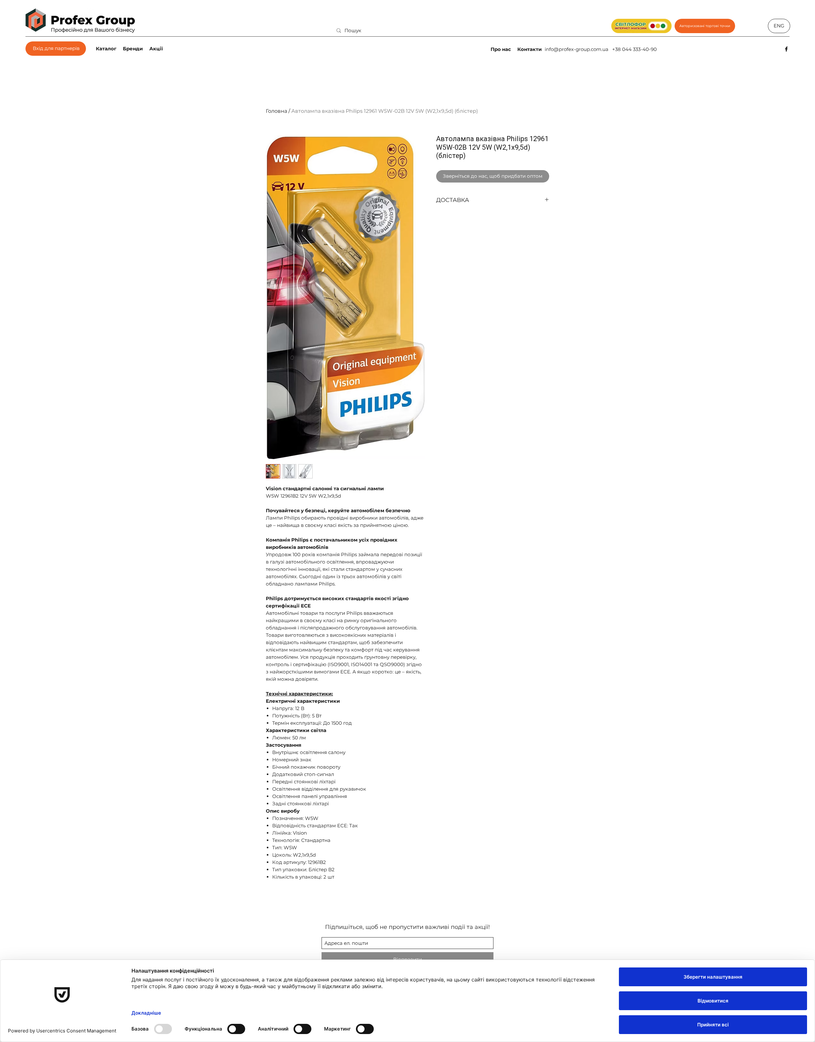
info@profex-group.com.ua (576, 49)
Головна (276, 111)
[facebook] (786, 49)
